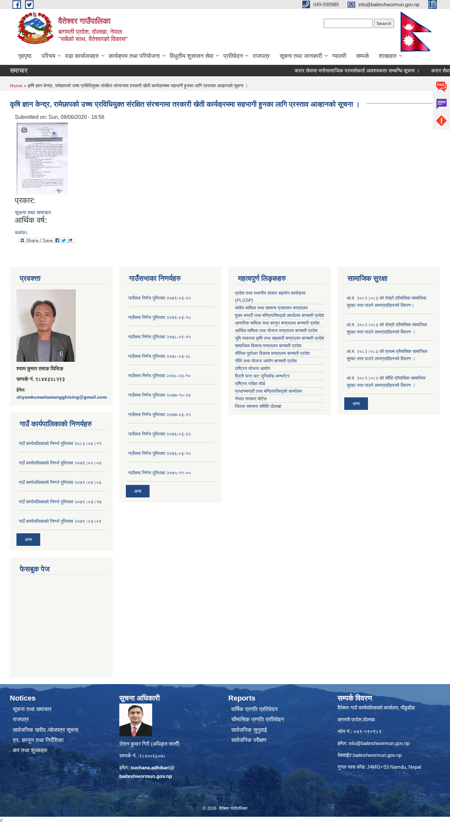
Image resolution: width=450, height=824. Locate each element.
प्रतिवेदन (233, 56)
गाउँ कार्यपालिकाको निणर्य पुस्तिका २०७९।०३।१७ (60, 501)
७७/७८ (21, 232)
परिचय (48, 56)
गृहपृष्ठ (25, 56)
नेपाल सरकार (245, 398)
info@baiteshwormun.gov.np (379, 743)
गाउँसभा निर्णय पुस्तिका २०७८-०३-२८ (159, 356)
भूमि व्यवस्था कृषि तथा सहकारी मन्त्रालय (267, 338)
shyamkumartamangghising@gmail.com (61, 397)
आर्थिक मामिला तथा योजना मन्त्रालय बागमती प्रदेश (276, 330)
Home (16, 85)
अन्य (28, 539)
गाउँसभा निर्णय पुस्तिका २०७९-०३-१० (159, 317)
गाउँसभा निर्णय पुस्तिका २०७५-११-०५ (159, 472)
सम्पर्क (362, 56)
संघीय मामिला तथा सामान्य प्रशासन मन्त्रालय (271, 307)
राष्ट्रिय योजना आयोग (252, 368)
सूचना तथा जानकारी (301, 56)
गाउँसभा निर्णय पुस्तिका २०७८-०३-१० (159, 375)
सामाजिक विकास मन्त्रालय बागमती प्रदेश (268, 345)
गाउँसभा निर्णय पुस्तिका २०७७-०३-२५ (159, 414)
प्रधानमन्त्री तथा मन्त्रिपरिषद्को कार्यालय (268, 391)
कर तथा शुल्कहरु (30, 750)
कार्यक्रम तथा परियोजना (134, 56)
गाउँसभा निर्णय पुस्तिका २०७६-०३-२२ (159, 434)
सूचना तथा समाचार (33, 212)
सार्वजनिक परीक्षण (248, 740)
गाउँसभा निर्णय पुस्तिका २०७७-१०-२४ (159, 395)
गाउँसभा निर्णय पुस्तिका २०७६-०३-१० (159, 453)
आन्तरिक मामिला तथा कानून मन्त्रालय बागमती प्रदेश (277, 323)
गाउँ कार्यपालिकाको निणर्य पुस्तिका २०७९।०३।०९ (60, 521)
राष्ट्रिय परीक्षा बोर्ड (250, 383)
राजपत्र (261, 56)
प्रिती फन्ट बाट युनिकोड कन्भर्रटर (262, 376)
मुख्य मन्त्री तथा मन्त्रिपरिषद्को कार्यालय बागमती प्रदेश (279, 315)
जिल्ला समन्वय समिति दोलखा (258, 406)
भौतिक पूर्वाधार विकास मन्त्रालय (260, 353)
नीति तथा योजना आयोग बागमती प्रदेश (266, 360)
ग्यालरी (339, 56)
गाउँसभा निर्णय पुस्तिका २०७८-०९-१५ (159, 336)
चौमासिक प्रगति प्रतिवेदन (257, 719)
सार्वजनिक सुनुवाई (249, 730)
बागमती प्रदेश (313, 338)
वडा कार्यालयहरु (82, 56)
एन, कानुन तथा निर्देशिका (38, 740)
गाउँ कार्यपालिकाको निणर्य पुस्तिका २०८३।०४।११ (60, 443)
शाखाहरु (388, 56)
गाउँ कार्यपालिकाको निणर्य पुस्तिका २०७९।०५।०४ (60, 462)
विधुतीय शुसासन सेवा (191, 56)
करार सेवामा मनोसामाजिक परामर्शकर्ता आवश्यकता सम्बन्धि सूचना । (342, 70)
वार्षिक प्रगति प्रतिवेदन (254, 709)
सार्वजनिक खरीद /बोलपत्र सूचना (45, 730)
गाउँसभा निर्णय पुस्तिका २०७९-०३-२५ (159, 298)
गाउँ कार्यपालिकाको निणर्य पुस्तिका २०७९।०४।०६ (60, 482)
